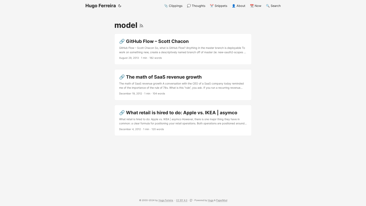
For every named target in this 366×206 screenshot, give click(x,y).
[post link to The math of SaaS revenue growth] (183, 84)
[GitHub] (191, 200)
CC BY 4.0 (181, 200)
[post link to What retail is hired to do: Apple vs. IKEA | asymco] (183, 120)
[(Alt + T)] (119, 5)
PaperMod (221, 200)
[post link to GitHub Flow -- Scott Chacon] (183, 49)
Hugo (211, 200)
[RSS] (141, 25)
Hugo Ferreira (100, 5)
